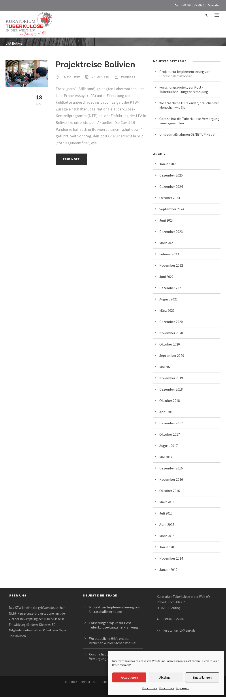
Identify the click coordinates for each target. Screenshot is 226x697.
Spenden (214, 5)
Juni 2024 (166, 220)
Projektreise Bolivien (95, 64)
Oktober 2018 (169, 400)
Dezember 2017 (171, 423)
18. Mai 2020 (71, 76)
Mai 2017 (165, 457)
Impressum (182, 688)
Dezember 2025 (171, 175)
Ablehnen (165, 677)
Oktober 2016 (169, 490)
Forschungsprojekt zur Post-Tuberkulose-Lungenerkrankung (183, 89)
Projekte (128, 76)
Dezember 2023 (171, 231)
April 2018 (166, 412)
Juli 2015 (166, 513)
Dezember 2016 (171, 468)
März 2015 (167, 536)
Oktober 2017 (169, 434)
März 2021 (167, 310)
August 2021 (168, 299)
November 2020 (171, 333)
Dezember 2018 (171, 389)
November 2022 (171, 265)
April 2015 (166, 524)
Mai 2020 (165, 367)
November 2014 (171, 558)
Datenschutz (149, 688)
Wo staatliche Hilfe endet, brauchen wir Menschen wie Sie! (112, 640)
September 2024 (171, 209)
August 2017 (168, 445)
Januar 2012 (168, 569)
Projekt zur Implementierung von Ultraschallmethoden (184, 73)
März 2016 (167, 502)
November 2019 (171, 378)
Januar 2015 (168, 547)
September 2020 (171, 355)
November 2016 (171, 479)
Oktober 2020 (169, 344)
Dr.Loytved (100, 76)
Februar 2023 (169, 254)
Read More (71, 159)
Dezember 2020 (171, 321)
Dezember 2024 (171, 186)
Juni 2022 (166, 276)
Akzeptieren (129, 677)
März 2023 (167, 243)
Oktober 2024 (169, 198)
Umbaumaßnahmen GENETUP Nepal (187, 134)
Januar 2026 (168, 164)
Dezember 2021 (171, 288)
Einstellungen (202, 677)
